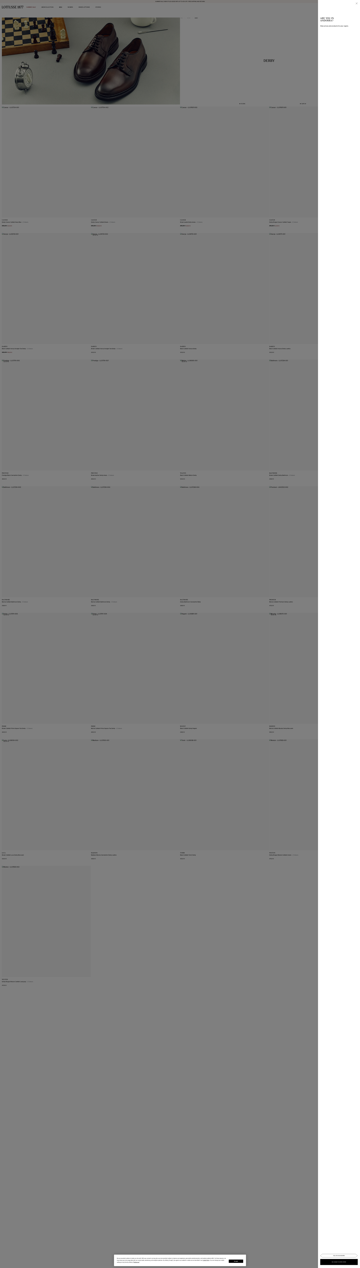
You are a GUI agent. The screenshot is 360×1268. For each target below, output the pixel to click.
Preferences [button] (136, 1262)
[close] (357, 3)
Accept (236, 1261)
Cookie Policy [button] (206, 1260)
